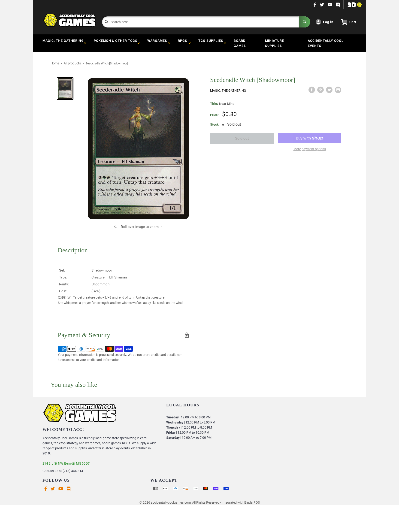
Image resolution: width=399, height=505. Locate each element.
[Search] (304, 21)
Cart (353, 22)
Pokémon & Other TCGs (115, 43)
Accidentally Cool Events (326, 43)
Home (55, 63)
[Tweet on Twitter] (329, 90)
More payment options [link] (309, 149)
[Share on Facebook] (311, 90)
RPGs (182, 43)
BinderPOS (252, 502)
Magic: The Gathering (63, 43)
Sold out (242, 138)
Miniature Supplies (274, 43)
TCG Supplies (210, 43)
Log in (328, 22)
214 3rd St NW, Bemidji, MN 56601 (66, 463)
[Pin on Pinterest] (320, 90)
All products (72, 63)
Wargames (157, 43)
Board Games (240, 43)
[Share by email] (338, 90)
